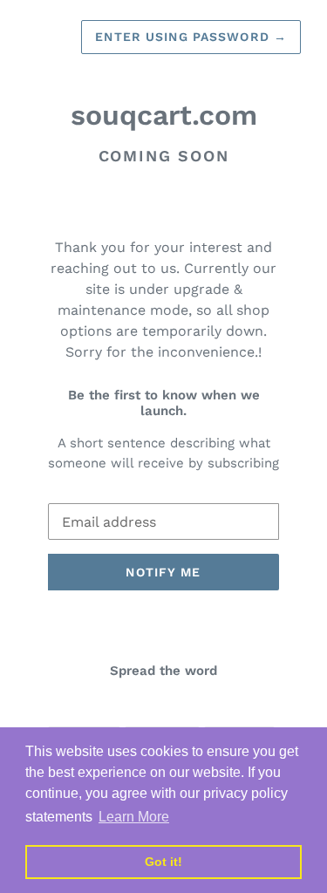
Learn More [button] (134, 816)
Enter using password (191, 37)
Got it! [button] (163, 862)
